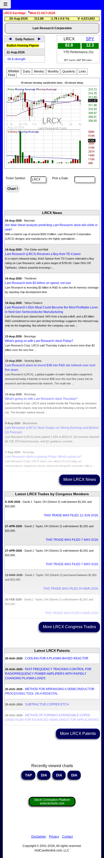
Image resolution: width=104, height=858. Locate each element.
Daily (26, 71)
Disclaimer (38, 836)
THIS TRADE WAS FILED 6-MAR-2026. (72, 613)
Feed (11, 75)
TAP (28, 775)
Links (82, 71)
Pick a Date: (59, 178)
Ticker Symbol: (16, 178)
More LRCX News (79, 479)
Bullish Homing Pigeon (23, 45)
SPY (90, 39)
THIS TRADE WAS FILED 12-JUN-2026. (71, 515)
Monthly (53, 71)
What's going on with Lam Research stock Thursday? (41, 399)
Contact (67, 836)
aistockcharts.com (52, 801)
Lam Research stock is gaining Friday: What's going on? (43, 456)
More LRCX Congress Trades (69, 627)
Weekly (39, 71)
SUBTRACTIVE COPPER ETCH (47, 704)
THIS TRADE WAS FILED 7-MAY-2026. (72, 540)
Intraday (13, 71)
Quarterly (68, 71)
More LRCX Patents (78, 733)
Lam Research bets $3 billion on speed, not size (38, 283)
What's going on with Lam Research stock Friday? (39, 341)
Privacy (54, 836)
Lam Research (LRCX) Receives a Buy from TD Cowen (43, 254)
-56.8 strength (16, 59)
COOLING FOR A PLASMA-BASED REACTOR (56, 658)
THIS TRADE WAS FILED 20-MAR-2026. (71, 588)
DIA (44, 775)
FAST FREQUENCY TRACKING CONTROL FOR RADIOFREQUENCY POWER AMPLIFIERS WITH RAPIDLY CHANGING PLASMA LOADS (48, 673)
